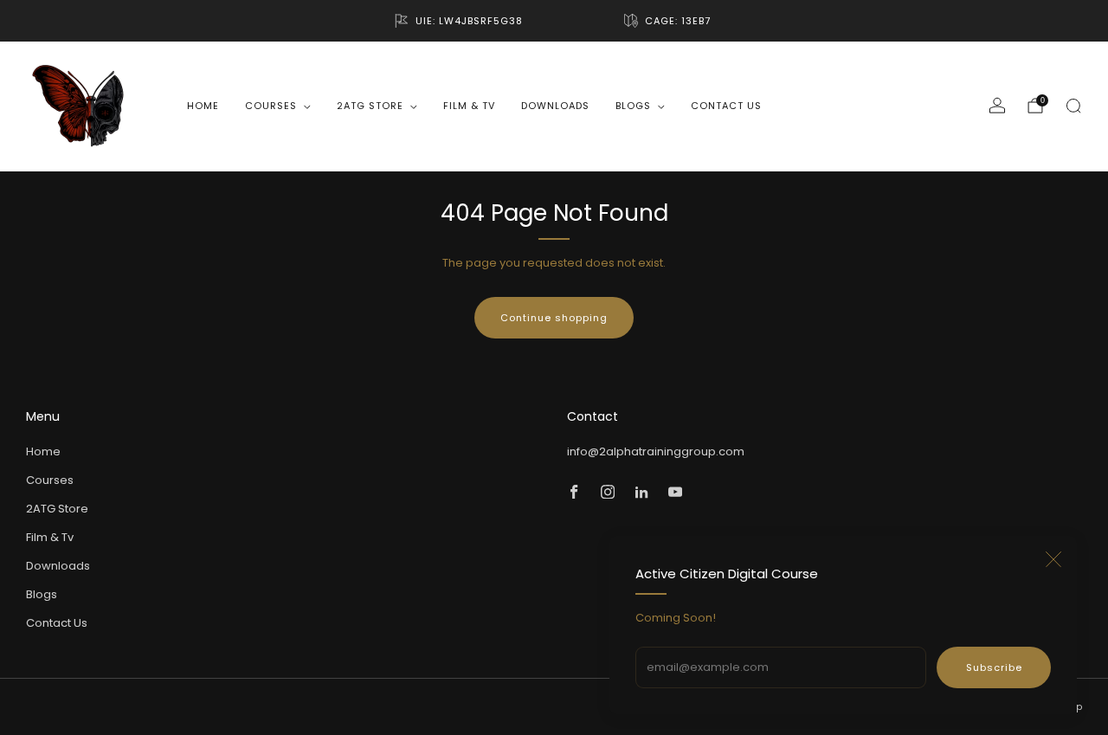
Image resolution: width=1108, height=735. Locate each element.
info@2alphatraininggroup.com (655, 451)
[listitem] (460, 21)
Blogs (633, 106)
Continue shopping (554, 318)
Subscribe (994, 667)
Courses (271, 106)
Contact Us (726, 106)
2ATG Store (370, 106)
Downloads (555, 106)
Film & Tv (469, 106)
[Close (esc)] (1053, 559)
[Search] (1073, 105)
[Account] (997, 105)
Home (203, 106)
